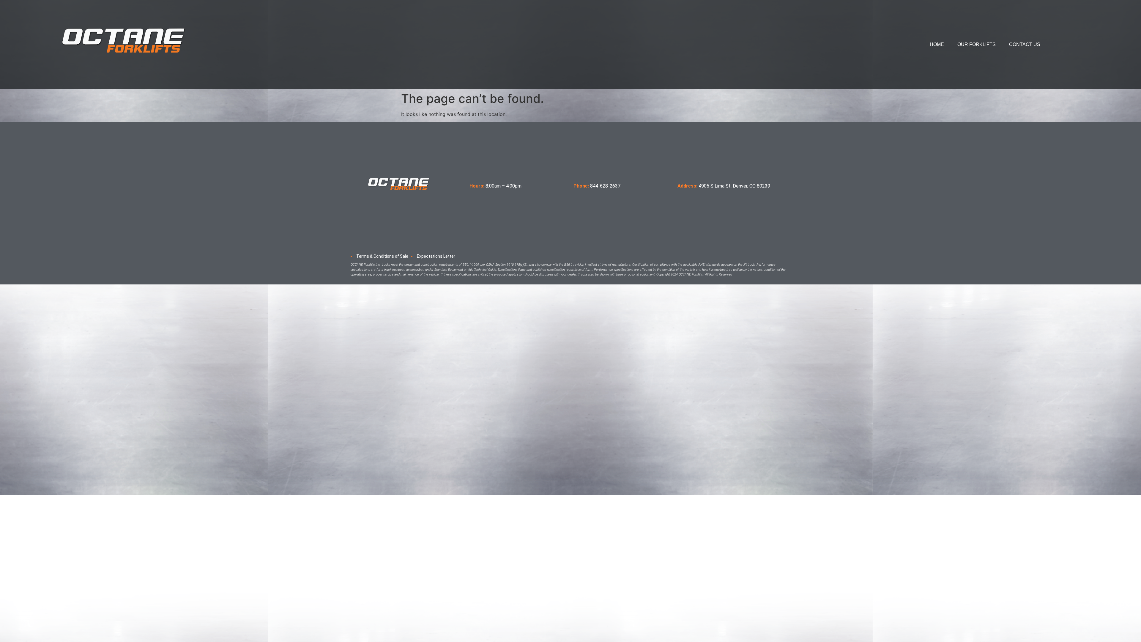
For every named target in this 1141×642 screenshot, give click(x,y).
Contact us (1024, 44)
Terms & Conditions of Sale (382, 256)
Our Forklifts (976, 44)
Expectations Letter (436, 256)
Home (937, 44)
